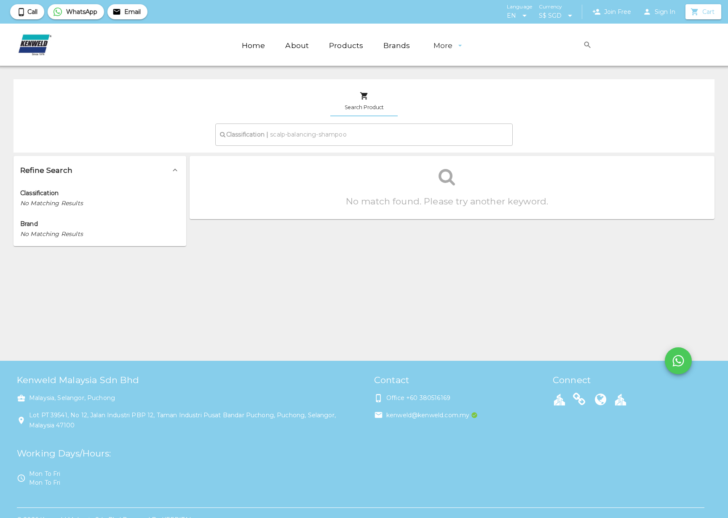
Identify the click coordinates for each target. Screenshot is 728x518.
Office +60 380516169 (418, 398)
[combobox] (364, 134)
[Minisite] (620, 399)
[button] (99, 170)
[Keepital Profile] (559, 399)
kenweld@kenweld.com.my (427, 415)
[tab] (364, 101)
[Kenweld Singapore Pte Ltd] (579, 400)
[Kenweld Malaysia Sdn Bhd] (601, 400)
